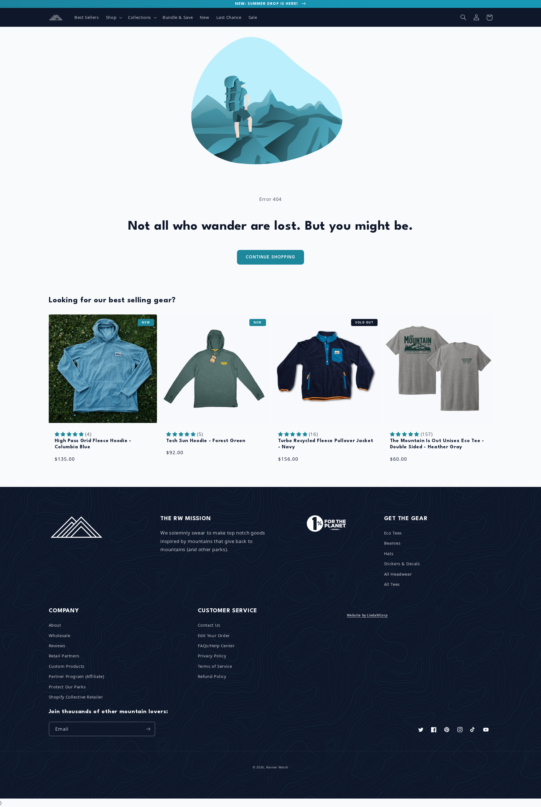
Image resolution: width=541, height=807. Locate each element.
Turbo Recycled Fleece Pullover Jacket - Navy (325, 444)
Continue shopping (270, 257)
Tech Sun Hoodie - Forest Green (205, 440)
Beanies (392, 543)
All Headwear (398, 574)
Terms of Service (215, 666)
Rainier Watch (277, 767)
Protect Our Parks (67, 687)
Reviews (57, 645)
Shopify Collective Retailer (76, 697)
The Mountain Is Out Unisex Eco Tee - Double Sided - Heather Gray (437, 444)
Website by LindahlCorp (367, 615)
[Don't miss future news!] (147, 729)
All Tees (392, 584)
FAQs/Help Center (216, 645)
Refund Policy (212, 676)
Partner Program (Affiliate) (76, 676)
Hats (389, 553)
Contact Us (209, 625)
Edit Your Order (214, 635)
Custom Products (67, 666)
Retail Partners (64, 656)
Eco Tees (393, 533)
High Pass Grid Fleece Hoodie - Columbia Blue (93, 444)
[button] (113, 17)
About (55, 625)
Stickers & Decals (402, 563)
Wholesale (59, 635)
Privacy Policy (212, 656)
